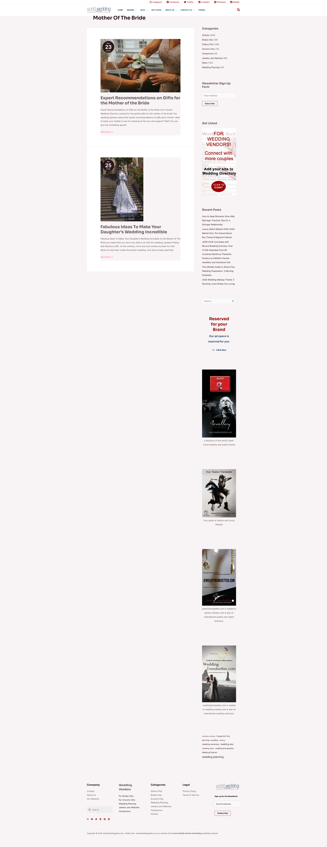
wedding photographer (224, 748)
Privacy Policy (189, 791)
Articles (205, 35)
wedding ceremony (210, 744)
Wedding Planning (210, 67)
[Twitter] (96, 819)
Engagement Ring (223, 736)
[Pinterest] (105, 819)
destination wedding (208, 736)
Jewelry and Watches (212, 58)
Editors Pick (208, 44)
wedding (222, 740)
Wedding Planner (209, 752)
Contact (90, 791)
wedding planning (213, 756)
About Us (91, 795)
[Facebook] (92, 819)
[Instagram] (88, 819)
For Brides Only (126, 796)
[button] (135, 9)
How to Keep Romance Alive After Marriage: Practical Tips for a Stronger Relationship (218, 220)
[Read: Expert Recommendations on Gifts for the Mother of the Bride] (141, 65)
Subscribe (210, 103)
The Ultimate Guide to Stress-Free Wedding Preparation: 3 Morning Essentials (218, 271)
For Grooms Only (127, 800)
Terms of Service (191, 795)
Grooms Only (208, 49)
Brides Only (207, 39)
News (204, 62)
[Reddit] (109, 819)
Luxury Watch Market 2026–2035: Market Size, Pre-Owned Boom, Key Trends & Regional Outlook (218, 233)
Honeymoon (208, 53)
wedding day (227, 744)
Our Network (93, 799)
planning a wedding (210, 740)
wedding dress (208, 748)
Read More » (107, 131)
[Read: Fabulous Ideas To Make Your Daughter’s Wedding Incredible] (122, 189)
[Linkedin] (100, 819)
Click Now (221, 350)
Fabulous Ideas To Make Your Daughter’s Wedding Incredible (134, 229)
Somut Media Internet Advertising (187, 833)
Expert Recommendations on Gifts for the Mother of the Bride (140, 100)
